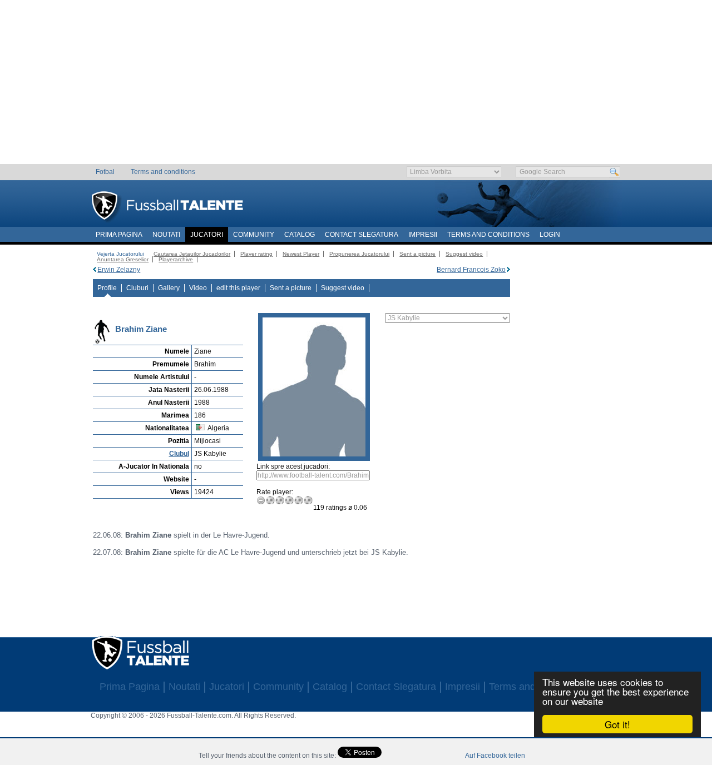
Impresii (422, 235)
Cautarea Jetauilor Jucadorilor (192, 254)
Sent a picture (417, 254)
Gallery (169, 288)
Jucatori (206, 235)
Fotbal (105, 172)
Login (550, 235)
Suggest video (464, 254)
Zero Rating (261, 500)
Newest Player (301, 254)
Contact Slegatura (361, 235)
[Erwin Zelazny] (94, 270)
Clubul (179, 454)
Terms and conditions (163, 172)
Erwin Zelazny (118, 270)
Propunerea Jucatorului (359, 254)
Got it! (617, 724)
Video (198, 288)
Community (253, 235)
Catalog (299, 235)
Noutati (166, 235)
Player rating (256, 254)
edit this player (238, 288)
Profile (107, 288)
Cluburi (137, 288)
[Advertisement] (356, 86)
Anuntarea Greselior (123, 259)
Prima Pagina (119, 235)
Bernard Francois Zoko (471, 270)
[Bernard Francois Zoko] (508, 270)
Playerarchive (176, 259)
